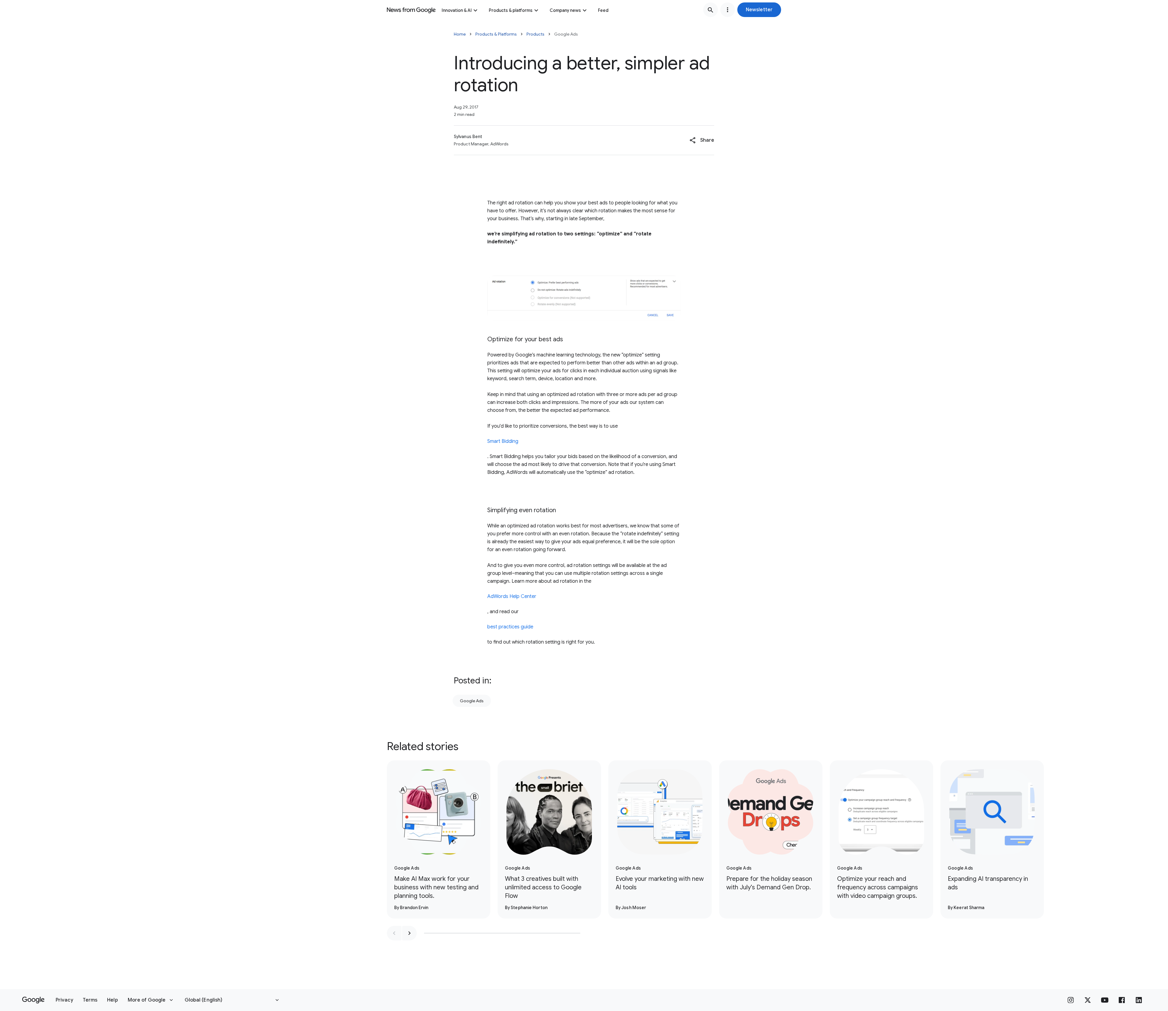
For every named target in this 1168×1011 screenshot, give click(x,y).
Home (460, 34)
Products (535, 34)
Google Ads (472, 701)
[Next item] (409, 933)
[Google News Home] (411, 9)
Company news (565, 10)
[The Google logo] (33, 1000)
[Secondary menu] (727, 9)
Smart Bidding (502, 441)
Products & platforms (511, 10)
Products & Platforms (496, 34)
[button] (759, 9)
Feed (603, 10)
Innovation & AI (457, 10)
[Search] (710, 9)
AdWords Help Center (511, 596)
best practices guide (510, 627)
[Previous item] (394, 933)
